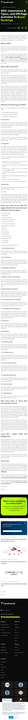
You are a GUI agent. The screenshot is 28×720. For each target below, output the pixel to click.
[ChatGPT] (18, 28)
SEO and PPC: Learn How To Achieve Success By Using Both (13, 562)
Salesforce (17, 632)
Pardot (16, 640)
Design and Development (5, 632)
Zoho (16, 630)
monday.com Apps (4, 652)
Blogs (2, 664)
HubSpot (16, 624)
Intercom (16, 635)
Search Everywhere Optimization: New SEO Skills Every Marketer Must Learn (13, 540)
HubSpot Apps (3, 649)
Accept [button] (11, 717)
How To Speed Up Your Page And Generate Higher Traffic (14, 584)
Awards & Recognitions (19, 652)
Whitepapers (3, 675)
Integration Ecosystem (5, 627)
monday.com (17, 627)
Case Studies (3, 661)
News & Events (4, 667)
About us (16, 647)
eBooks (2, 669)
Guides (2, 677)
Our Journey (17, 649)
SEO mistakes (24, 482)
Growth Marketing (4, 635)
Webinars (3, 672)
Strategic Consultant (5, 624)
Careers (16, 655)
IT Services (3, 630)
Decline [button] (16, 717)
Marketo (16, 637)
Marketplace (3, 647)
